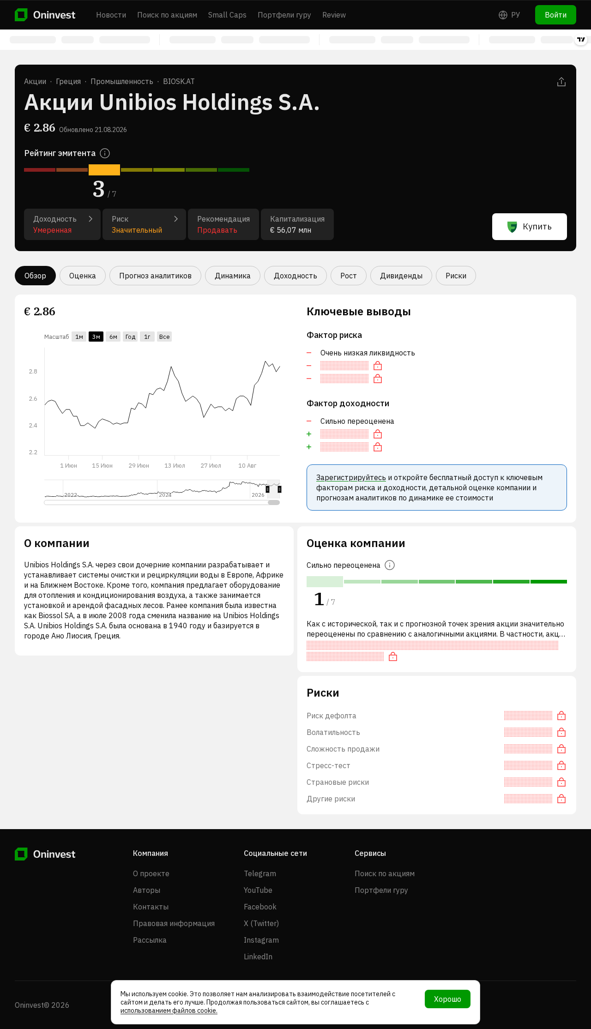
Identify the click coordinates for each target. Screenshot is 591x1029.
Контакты (151, 906)
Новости (111, 14)
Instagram (261, 940)
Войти (556, 14)
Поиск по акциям (167, 14)
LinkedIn (258, 956)
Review (334, 14)
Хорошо (447, 999)
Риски (456, 275)
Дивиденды (401, 275)
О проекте (151, 873)
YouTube (258, 890)
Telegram (260, 873)
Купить (537, 226)
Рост (348, 275)
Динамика (233, 275)
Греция (68, 81)
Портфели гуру (284, 14)
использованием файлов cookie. (169, 1010)
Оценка (82, 275)
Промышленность (121, 81)
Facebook (260, 906)
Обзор (35, 275)
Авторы (146, 890)
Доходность (295, 275)
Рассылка (150, 940)
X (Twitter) (261, 923)
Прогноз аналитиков (155, 275)
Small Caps (227, 14)
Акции (35, 81)
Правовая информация (174, 923)
